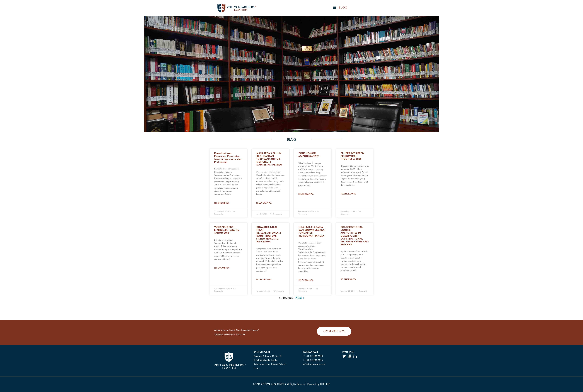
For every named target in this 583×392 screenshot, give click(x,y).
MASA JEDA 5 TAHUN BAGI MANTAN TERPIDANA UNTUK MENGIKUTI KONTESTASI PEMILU (269, 159)
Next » (299, 298)
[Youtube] (349, 356)
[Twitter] (344, 356)
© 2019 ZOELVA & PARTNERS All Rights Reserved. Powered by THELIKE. (291, 384)
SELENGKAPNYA (221, 203)
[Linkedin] (355, 356)
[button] (334, 331)
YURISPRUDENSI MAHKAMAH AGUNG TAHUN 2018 (226, 230)
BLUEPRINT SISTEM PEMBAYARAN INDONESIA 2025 (353, 156)
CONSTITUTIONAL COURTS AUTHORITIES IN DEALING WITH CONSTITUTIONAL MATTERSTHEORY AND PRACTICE (355, 236)
